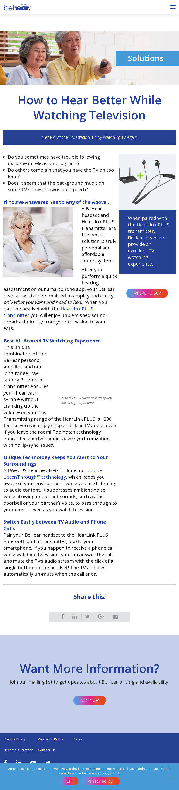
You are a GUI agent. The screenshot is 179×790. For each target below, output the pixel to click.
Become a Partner (18, 750)
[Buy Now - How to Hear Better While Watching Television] (147, 181)
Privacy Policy (14, 739)
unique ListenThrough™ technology (52, 473)
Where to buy (147, 293)
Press (77, 739)
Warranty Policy (50, 739)
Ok (68, 781)
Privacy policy (100, 781)
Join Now (89, 700)
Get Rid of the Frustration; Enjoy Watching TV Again (89, 137)
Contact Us (47, 750)
